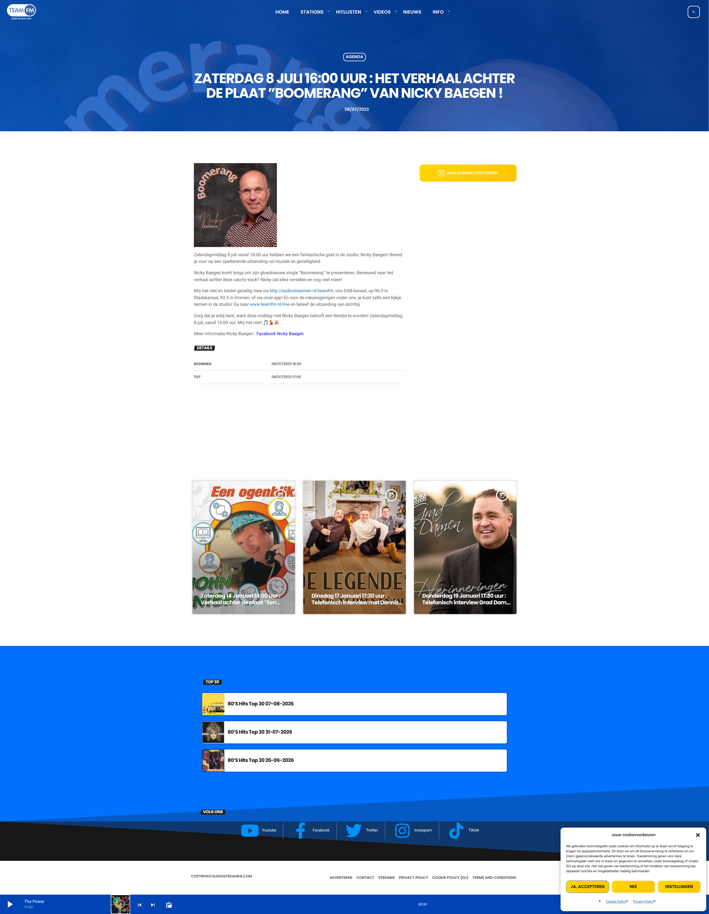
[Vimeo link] (21, 12)
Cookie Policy (616, 901)
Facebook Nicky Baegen (280, 333)
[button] (698, 835)
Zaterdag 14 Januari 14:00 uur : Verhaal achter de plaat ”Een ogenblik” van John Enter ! (240, 602)
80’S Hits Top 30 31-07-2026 (260, 732)
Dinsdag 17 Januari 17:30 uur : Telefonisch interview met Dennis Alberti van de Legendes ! (355, 602)
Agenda (354, 57)
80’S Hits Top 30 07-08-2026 (261, 703)
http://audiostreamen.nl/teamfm (301, 290)
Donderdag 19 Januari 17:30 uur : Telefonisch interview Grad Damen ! (467, 602)
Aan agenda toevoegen (472, 173)
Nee (633, 887)
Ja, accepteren (588, 887)
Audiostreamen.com (232, 876)
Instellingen (679, 887)
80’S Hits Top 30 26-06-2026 (261, 760)
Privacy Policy (643, 901)
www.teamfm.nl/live (269, 304)
